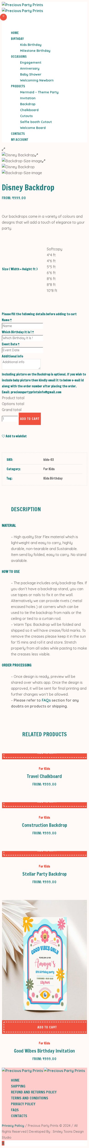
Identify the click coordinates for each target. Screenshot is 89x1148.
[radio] (54, 249)
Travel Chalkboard (44, 776)
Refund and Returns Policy (34, 1092)
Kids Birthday (53, 478)
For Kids (49, 469)
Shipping (18, 1086)
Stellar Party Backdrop (44, 874)
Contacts (19, 1115)
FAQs (46, 700)
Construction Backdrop (44, 825)
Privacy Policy (23, 1103)
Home (15, 1080)
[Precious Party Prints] (43, 1070)
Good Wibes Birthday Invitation (44, 1051)
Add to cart (29, 419)
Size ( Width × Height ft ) (19, 269)
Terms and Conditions (29, 1098)
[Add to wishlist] (16, 1027)
